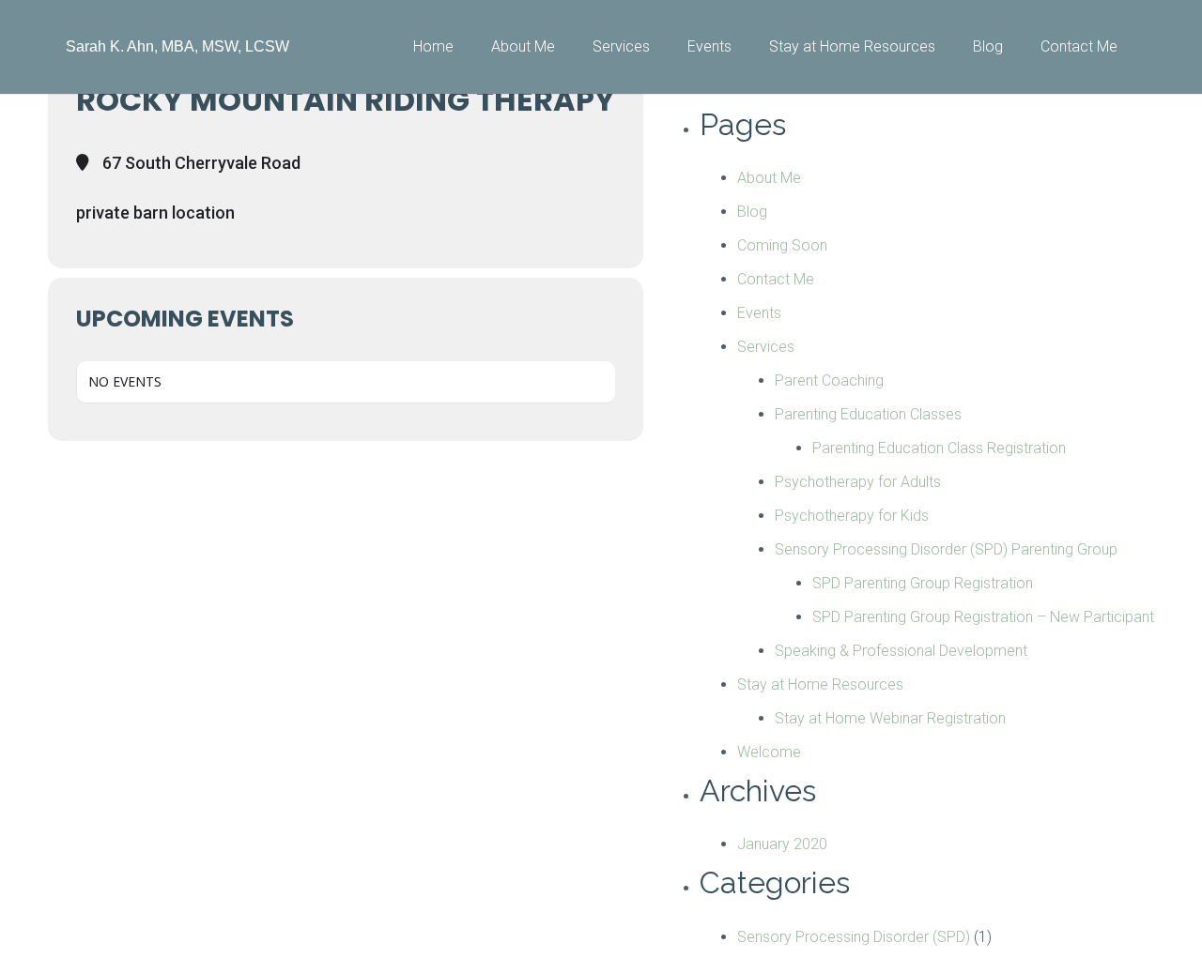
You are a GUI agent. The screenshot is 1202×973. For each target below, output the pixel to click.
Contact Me (775, 279)
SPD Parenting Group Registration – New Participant (983, 617)
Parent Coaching (829, 380)
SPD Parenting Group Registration (922, 583)
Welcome (769, 752)
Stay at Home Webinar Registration (890, 718)
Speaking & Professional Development (901, 651)
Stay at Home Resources (820, 684)
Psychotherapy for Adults (858, 482)
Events (759, 313)
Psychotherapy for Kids (852, 516)
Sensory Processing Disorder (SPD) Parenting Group (946, 549)
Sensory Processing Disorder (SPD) (853, 937)
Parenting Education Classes (868, 414)
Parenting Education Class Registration (939, 448)
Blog (752, 211)
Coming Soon (782, 245)
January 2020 (782, 844)
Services (765, 347)
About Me (769, 178)
